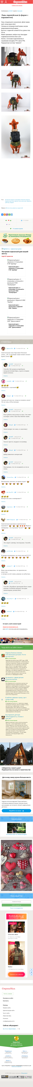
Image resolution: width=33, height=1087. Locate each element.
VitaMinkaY (9, 611)
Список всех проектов (16, 1066)
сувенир (7, 202)
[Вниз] (31, 975)
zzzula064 (9, 381)
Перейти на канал (15, 811)
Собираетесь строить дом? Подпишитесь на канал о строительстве (16, 769)
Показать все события (16, 974)
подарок (12, 202)
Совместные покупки (17, 5)
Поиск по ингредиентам (16, 908)
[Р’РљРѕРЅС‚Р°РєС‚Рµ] (2, 215)
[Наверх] (31, 969)
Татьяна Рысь (10, 477)
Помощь (5, 1005)
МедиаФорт (16, 1042)
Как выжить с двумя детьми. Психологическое (14, 678)
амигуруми (18, 199)
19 (18, 228)
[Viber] (7, 215)
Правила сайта (7, 1008)
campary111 (9, 566)
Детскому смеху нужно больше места (16, 777)
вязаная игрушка (25, 199)
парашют (29, 201)
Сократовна (9, 507)
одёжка (16, 201)
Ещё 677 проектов (7, 256)
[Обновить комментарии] (31, 972)
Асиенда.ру (25, 1055)
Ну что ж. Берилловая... (10, 1029)
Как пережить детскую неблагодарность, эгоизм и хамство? (14, 716)
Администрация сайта (8, 1010)
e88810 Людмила (11, 519)
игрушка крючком (9, 201)
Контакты (6, 1001)
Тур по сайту (6, 1013)
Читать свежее (7, 993)
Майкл (10, 967)
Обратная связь (7, 1016)
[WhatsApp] (9, 215)
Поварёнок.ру (8, 1051)
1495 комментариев (12, 720)
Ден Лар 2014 (10, 492)
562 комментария (11, 658)
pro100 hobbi (10, 551)
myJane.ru (8, 1055)
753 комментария (11, 681)
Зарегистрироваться (10, 627)
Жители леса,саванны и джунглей (14, 208)
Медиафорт (24, 1073)
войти (7, 629)
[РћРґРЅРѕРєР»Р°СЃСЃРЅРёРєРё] (5, 215)
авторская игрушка (10, 199)
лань (20, 201)
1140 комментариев (12, 701)
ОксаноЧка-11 (10, 598)
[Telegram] (12, 215)
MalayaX (9, 396)
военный (24, 201)
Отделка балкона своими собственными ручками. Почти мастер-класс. (15, 654)
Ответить (3, 359)
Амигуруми (19, 11)
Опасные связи (13, 934)
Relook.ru (8, 1060)
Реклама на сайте (8, 998)
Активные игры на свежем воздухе (16, 834)
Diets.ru (25, 1051)
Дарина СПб (10, 348)
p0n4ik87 (10, 11)
